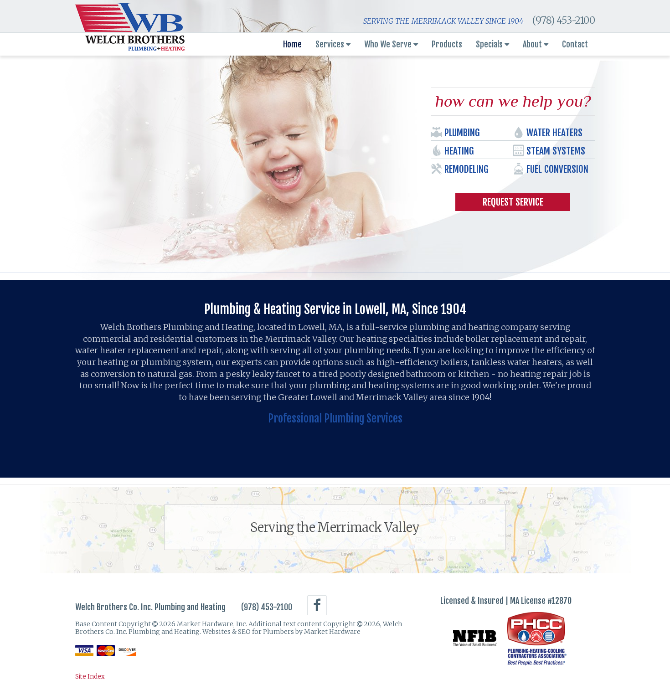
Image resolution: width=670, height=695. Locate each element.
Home (292, 44)
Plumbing (461, 133)
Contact (575, 44)
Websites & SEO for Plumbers (248, 632)
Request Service (513, 202)
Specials (490, 44)
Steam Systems (555, 151)
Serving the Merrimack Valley (334, 527)
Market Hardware (332, 632)
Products (447, 44)
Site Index (90, 676)
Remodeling (466, 169)
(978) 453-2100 (563, 20)
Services (330, 44)
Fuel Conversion (557, 169)
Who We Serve (388, 44)
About (533, 44)
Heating (459, 151)
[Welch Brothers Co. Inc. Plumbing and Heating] (130, 27)
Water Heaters (554, 133)
